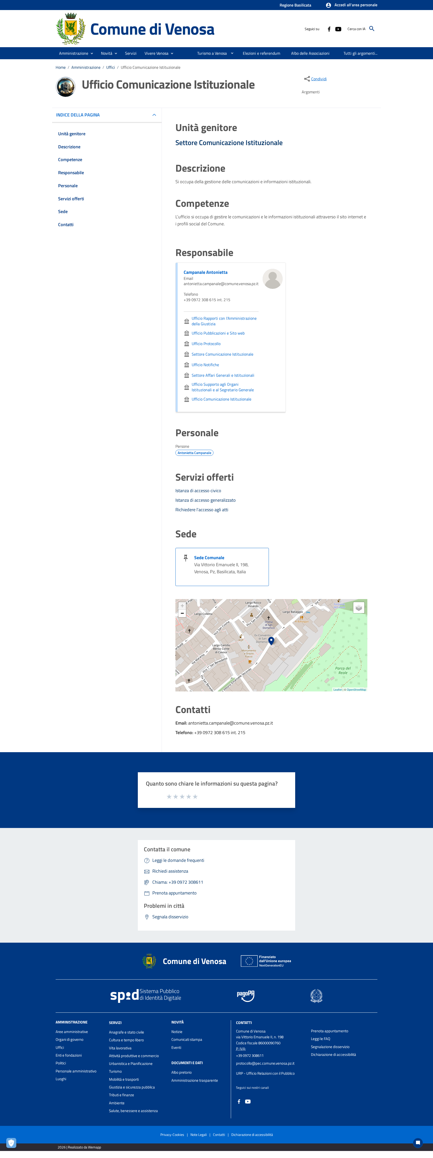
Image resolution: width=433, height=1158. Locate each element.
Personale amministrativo (76, 1071)
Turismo (115, 1071)
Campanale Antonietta (206, 272)
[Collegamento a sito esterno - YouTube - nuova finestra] (338, 29)
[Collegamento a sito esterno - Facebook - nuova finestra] (329, 29)
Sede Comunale (209, 557)
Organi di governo (69, 1039)
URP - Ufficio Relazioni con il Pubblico (265, 1073)
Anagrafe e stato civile (126, 1032)
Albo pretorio (181, 1072)
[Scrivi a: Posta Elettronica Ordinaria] (271, 1068)
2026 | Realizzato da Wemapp (79, 1147)
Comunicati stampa (186, 1039)
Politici (61, 1063)
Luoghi (61, 1079)
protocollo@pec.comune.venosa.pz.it (265, 1063)
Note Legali (198, 1134)
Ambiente (117, 1103)
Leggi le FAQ (320, 1039)
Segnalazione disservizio (330, 1047)
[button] (351, 5)
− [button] (182, 613)
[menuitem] (210, 53)
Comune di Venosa (152, 28)
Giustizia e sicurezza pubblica (132, 1087)
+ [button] (182, 606)
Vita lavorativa (120, 1048)
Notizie (176, 1032)
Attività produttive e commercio (134, 1056)
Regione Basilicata (295, 5)
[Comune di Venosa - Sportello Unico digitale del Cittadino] (71, 28)
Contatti (244, 1022)
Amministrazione (85, 67)
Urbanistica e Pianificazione (131, 1063)
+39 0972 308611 (250, 1055)
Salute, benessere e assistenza (133, 1111)
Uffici (110, 67)
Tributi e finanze (121, 1095)
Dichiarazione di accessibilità (333, 1054)
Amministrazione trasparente (194, 1080)
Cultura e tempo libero (126, 1040)
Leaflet (338, 689)
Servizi (115, 1022)
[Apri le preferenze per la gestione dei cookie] (12, 1144)
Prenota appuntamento (329, 1031)
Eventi (176, 1047)
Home (61, 67)
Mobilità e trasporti (124, 1079)
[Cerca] (371, 28)
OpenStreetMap (356, 689)
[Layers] (358, 607)
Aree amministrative (72, 1032)
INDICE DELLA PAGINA (78, 114)
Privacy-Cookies (172, 1134)
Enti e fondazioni (69, 1055)
